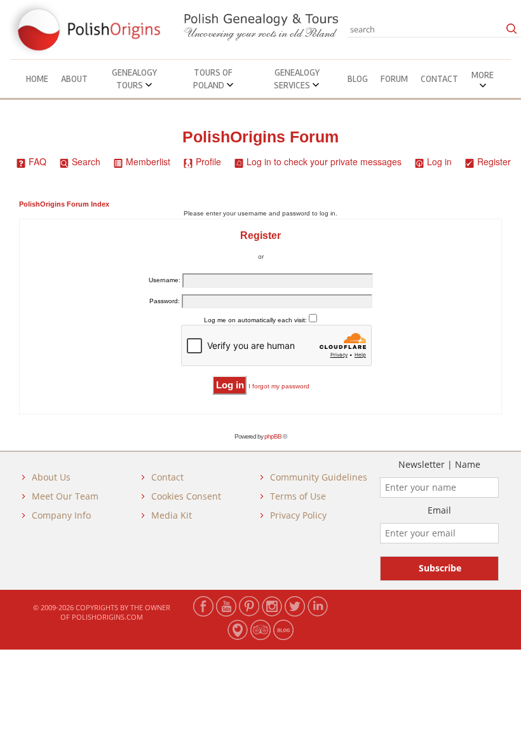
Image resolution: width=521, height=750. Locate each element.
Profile (208, 161)
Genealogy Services (297, 79)
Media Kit (171, 515)
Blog (358, 79)
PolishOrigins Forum (260, 137)
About (74, 79)
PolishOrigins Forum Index (64, 204)
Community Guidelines (318, 477)
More (482, 75)
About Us (51, 477)
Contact (439, 79)
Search (86, 161)
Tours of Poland (213, 79)
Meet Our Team (65, 496)
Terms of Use (298, 496)
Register (494, 161)
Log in (439, 161)
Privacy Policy (298, 515)
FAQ (37, 161)
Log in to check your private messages (324, 161)
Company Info (61, 515)
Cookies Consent (186, 496)
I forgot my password (278, 386)
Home (37, 79)
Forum (394, 79)
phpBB (272, 436)
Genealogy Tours (134, 79)
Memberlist (148, 161)
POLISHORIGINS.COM (107, 617)
